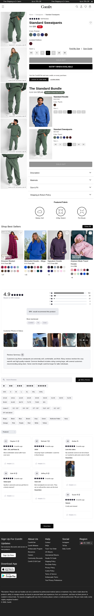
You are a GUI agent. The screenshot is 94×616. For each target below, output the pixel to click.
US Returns (49, 552)
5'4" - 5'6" (26, 408)
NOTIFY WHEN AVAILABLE (61, 67)
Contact (47, 542)
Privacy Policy (50, 568)
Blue (20, 419)
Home (31, 14)
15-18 (5, 398)
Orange (5, 423)
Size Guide (87, 49)
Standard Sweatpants (63, 129)
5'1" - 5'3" (15, 408)
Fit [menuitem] (38, 323)
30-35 (37, 398)
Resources (31, 552)
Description (35, 173)
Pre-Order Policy (50, 564)
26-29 (29, 398)
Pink (13, 423)
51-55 (69, 398)
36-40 (45, 398)
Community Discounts (35, 558)
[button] (2, 267)
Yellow (45, 423)
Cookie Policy (49, 571)
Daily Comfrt (66, 549)
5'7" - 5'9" (36, 408)
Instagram (65, 542)
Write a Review (86, 380)
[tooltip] (22, 355)
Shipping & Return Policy (40, 195)
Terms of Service (51, 574)
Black (13, 419)
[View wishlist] (85, 6)
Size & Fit (34, 187)
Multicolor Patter (55, 419)
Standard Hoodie (61, 97)
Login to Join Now (39, 79)
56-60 (5, 402)
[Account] (81, 6)
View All (87, 226)
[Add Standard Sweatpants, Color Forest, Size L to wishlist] (90, 22)
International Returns (52, 555)
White (36, 423)
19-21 (13, 398)
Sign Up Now (8, 555)
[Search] (77, 6)
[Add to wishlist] (20, 233)
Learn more (55, 79)
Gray (36, 419)
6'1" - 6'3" (57, 408)
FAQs (47, 545)
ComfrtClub (31, 542)
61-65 (13, 402)
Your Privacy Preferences (53, 580)
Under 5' (5, 408)
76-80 (37, 402)
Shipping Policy (50, 561)
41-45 (53, 398)
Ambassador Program (35, 549)
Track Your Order (51, 549)
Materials (34, 180)
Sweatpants (39, 14)
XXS (4, 392)
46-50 (61, 398)
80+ (44, 402)
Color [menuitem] (45, 323)
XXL (33, 392)
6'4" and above (7, 412)
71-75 (29, 402)
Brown (28, 419)
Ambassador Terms (51, 577)
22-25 (21, 398)
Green (44, 419)
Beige (5, 419)
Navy (66, 419)
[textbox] (36, 380)
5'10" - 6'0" (46, 408)
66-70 (21, 402)
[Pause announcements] (92, 1)
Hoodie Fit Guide (50, 558)
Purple (21, 423)
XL (27, 392)
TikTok (64, 545)
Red (29, 423)
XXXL (41, 392)
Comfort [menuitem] (30, 323)
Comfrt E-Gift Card (34, 561)
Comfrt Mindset (33, 545)
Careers (30, 555)
